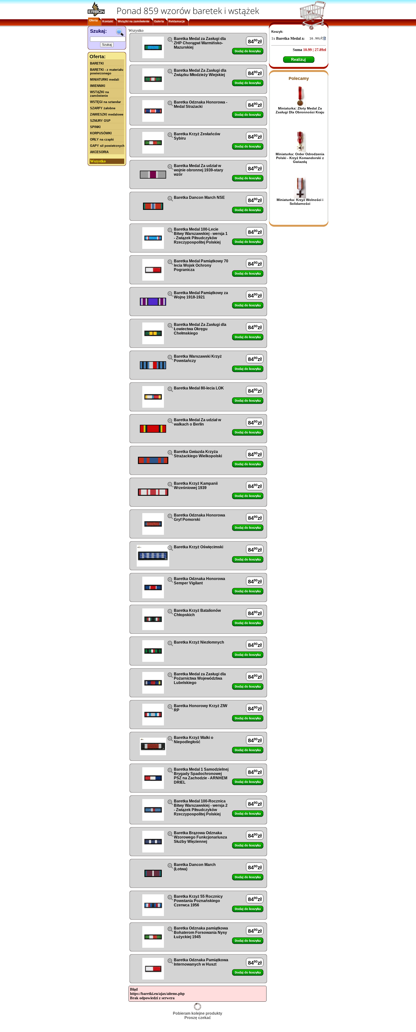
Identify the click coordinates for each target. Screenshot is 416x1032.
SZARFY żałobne (102, 108)
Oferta (93, 20)
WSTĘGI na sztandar (105, 102)
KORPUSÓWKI (101, 133)
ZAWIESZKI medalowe (106, 114)
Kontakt (107, 21)
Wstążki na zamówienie (134, 21)
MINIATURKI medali (104, 79)
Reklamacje (177, 21)
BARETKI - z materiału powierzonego (106, 71)
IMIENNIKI (97, 86)
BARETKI (97, 63)
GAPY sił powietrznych (107, 146)
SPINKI (95, 127)
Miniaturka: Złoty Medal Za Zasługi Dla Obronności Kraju (300, 110)
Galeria (159, 21)
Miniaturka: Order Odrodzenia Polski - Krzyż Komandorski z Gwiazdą (300, 158)
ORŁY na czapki (102, 139)
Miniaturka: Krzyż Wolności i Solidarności (300, 202)
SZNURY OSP (100, 121)
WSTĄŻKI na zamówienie (99, 93)
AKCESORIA (99, 152)
